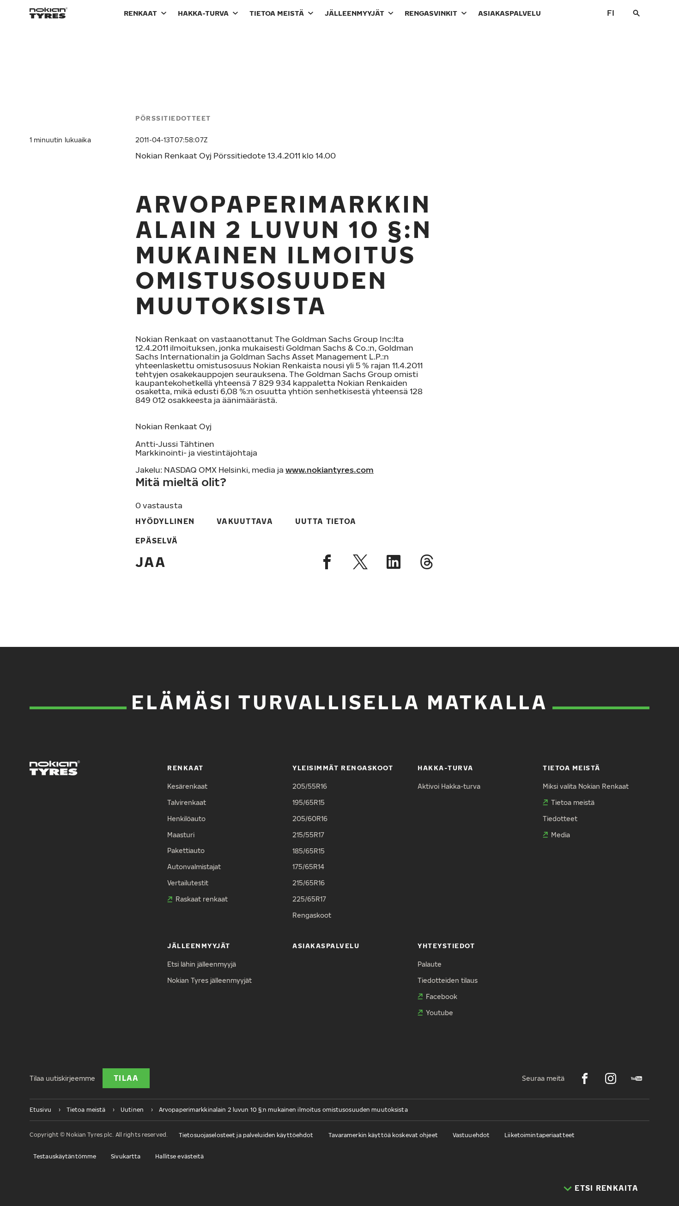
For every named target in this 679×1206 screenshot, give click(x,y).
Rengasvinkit (431, 13)
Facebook (441, 996)
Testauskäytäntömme (64, 1156)
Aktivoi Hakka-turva (449, 786)
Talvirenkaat (186, 802)
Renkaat (140, 13)
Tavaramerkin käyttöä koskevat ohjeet (383, 1135)
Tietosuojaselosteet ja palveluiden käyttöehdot (246, 1135)
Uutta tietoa (325, 521)
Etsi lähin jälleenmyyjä (201, 964)
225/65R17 (309, 899)
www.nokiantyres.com (329, 470)
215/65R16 (308, 883)
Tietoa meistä (276, 13)
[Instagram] (611, 1078)
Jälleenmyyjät (354, 13)
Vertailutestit (187, 883)
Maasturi (180, 835)
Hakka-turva (203, 13)
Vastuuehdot (471, 1135)
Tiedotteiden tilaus (448, 980)
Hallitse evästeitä (179, 1156)
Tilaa (126, 1078)
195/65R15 (308, 802)
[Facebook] (327, 562)
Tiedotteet (560, 818)
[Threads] (427, 562)
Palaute (430, 964)
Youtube (439, 1013)
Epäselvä (156, 540)
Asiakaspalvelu (509, 13)
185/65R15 (308, 851)
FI (610, 13)
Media (560, 835)
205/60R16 (309, 818)
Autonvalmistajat (194, 867)
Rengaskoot (311, 915)
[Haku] (636, 13)
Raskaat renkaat (202, 899)
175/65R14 (308, 867)
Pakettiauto (186, 850)
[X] (360, 562)
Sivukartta (125, 1156)
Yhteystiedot (446, 946)
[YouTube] (636, 1078)
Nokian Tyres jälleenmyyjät (209, 980)
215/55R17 (308, 835)
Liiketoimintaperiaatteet (539, 1135)
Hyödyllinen (164, 521)
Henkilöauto (186, 818)
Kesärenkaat (187, 786)
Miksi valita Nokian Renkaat (586, 786)
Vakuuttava (245, 521)
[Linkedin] (393, 562)
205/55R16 (309, 786)
